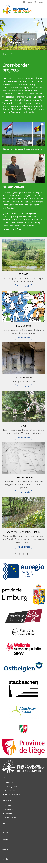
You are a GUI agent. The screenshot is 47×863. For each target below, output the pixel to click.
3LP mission (32, 93)
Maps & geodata (11, 790)
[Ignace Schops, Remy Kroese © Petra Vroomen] (23, 168)
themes (20, 96)
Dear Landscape (24, 477)
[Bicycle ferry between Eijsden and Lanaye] (23, 134)
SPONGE (23, 274)
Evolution (8, 813)
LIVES (23, 425)
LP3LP (22, 87)
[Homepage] (17, 10)
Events (5, 840)
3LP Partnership (8, 800)
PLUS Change (23, 325)
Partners (8, 805)
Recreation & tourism (13, 794)
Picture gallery (11, 786)
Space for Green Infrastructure (24, 532)
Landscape (9, 782)
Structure (9, 809)
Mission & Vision (11, 817)
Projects (5, 832)
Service (5, 849)
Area (4, 777)
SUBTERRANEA (23, 377)
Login (30, 2)
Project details (23, 286)
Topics (5, 823)
